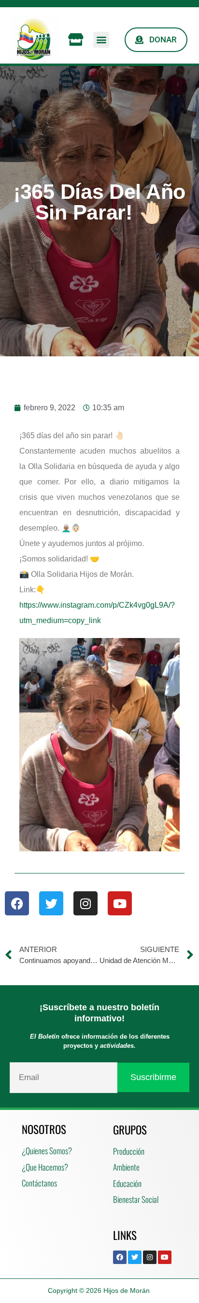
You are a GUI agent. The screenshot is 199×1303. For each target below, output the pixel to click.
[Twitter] (51, 903)
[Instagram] (85, 903)
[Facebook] (17, 903)
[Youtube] (120, 903)
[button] (101, 40)
